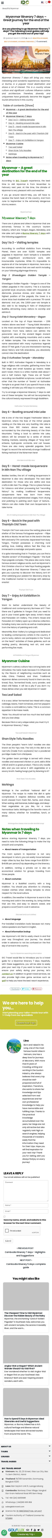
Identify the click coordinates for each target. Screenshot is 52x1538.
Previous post (25, 1248)
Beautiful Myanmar (11, 8)
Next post (25, 1260)
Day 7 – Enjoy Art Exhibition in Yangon (26, 140)
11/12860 (8, 1518)
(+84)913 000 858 (24, 1502)
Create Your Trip (26, 1022)
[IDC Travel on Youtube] (35, 1530)
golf (4, 980)
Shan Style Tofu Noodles (19, 150)
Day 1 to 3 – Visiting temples (21, 119)
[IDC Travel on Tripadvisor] (27, 1530)
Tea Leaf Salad (15, 147)
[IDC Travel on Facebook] (31, 1530)
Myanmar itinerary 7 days (19, 116)
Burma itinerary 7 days (34, 233)
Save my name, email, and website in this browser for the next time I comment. (25, 1221)
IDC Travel (21, 180)
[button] (26, 1445)
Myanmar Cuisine (14, 143)
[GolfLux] (16, 1530)
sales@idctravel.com (14, 1506)
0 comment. (42, 41)
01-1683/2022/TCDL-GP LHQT (29, 1511)
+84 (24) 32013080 (17, 1498)
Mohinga (12, 153)
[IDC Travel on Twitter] (38, 1530)
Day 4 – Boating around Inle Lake (23, 123)
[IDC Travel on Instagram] (42, 1530)
